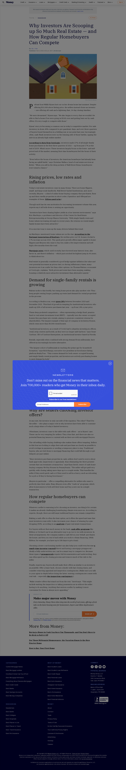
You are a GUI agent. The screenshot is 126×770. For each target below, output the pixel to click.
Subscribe (82, 404)
